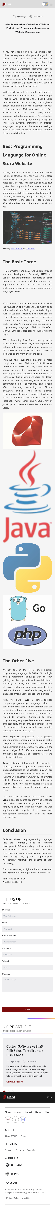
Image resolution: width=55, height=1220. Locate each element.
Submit (27, 1009)
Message (6, 974)
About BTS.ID (11, 1136)
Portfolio (19, 1150)
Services (17, 1112)
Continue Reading (14, 1081)
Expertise (31, 1150)
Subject (5, 961)
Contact (28, 1112)
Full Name (6, 909)
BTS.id (49, 1097)
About (8, 1112)
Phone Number (9, 935)
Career (38, 1112)
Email (4, 922)
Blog (47, 1112)
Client (23, 1136)
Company (6, 948)
